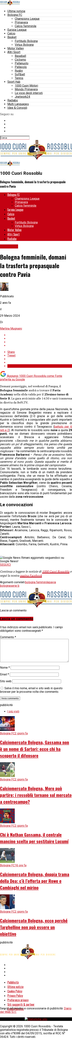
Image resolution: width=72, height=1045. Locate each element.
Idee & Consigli (17, 107)
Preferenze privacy (17, 1000)
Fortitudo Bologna (26, 41)
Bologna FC (14, 15)
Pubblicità (13, 982)
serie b (14, 585)
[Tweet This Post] (39, 338)
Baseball (20, 56)
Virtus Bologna (24, 44)
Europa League (17, 30)
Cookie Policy (14, 991)
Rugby (19, 70)
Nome (5, 667)
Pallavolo (21, 67)
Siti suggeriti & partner (21, 1004)
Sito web (5, 681)
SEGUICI (5, 564)
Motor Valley (15, 48)
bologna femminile (37, 582)
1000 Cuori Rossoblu (55, 571)
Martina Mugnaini (11, 328)
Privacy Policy (15, 995)
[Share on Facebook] (39, 335)
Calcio (11, 33)
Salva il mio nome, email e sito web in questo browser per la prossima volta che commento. (31, 689)
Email (4, 674)
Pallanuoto (21, 63)
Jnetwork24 (22, 96)
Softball (20, 74)
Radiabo (12, 100)
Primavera (21, 22)
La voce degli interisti (29, 93)
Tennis (19, 78)
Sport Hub (13, 82)
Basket (11, 37)
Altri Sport (13, 52)
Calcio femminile (25, 26)
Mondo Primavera (26, 89)
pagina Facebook (31, 575)
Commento (8, 637)
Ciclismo (20, 59)
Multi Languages (18, 104)
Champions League (27, 18)
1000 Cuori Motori (26, 85)
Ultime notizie (16, 11)
